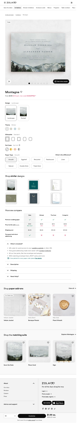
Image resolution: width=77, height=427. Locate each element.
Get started (47, 403)
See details (38, 258)
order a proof (31, 420)
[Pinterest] (46, 409)
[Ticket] (25, 139)
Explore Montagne (67, 334)
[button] (11, 113)
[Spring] (15, 129)
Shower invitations (28, 7)
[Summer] (19, 129)
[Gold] (11, 149)
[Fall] (11, 129)
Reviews (6, 390)
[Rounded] (13, 139)
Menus (49, 7)
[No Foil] (7, 149)
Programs (56, 7)
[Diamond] (30, 139)
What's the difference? (63, 155)
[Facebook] (43, 409)
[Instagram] (52, 409)
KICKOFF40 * (31, 96)
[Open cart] (72, 2)
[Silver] (19, 149)
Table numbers (65, 7)
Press (5, 396)
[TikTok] (55, 409)
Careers (6, 393)
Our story (6, 387)
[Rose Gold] (15, 149)
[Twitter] (49, 409)
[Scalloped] (19, 139)
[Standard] (7, 139)
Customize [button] (32, 416)
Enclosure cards (40, 7)
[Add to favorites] (21, 92)
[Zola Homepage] (11, 2)
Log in (44, 391)
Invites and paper (9, 15)
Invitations (18, 7)
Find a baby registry (48, 396)
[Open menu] (5, 2)
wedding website (37, 248)
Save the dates (8, 7)
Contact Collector (45, 251)
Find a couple (46, 394)
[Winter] (7, 129)
